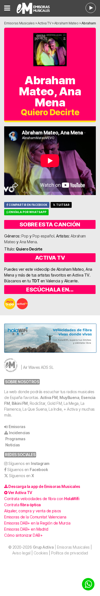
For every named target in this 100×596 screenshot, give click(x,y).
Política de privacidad (69, 553)
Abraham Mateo (66, 23)
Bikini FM (20, 403)
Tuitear (62, 204)
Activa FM (49, 397)
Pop (25, 236)
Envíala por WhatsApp (27, 212)
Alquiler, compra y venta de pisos (32, 510)
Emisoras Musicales (19, 23)
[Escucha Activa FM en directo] (91, 8)
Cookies (41, 553)
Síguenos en (28, 463)
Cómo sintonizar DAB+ (23, 535)
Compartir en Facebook (27, 204)
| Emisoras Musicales (61, 547)
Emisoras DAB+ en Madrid (26, 529)
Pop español (43, 236)
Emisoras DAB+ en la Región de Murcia (37, 523)
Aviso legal (21, 553)
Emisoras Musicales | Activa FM (36, 8)
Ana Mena (28, 241)
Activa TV (44, 23)
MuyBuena (69, 397)
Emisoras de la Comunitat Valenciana (35, 517)
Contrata (22, 504)
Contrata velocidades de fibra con (41, 498)
